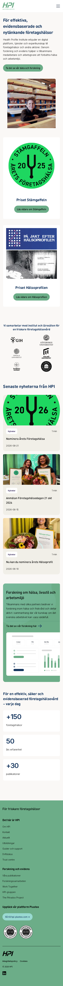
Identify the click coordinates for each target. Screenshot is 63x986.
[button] (57, 6)
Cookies (24, 961)
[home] (8, 6)
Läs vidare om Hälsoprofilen (31, 297)
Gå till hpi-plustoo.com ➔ (17, 916)
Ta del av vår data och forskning (23, 68)
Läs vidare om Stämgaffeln (31, 209)
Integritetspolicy (9, 961)
